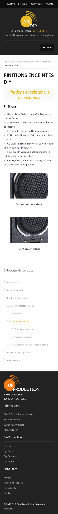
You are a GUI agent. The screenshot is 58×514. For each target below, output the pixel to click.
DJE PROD (11, 4)
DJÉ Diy (16, 504)
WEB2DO (9, 508)
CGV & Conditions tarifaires (19, 414)
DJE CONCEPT (36, 4)
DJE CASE (49, 4)
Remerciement (12, 419)
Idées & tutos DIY (15, 360)
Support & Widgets (14, 424)
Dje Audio (9, 461)
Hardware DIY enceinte (28, 61)
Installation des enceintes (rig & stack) (29, 344)
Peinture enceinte (23, 336)
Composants (13, 282)
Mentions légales (13, 482)
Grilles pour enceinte (25, 329)
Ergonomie (16, 313)
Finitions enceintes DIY (22, 321)
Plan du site (10, 488)
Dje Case (8, 451)
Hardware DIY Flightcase (18, 352)
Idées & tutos (11, 429)
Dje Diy (7, 445)
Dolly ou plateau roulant (22, 305)
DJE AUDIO (22, 4)
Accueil (11, 61)
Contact (8, 493)
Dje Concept (10, 456)
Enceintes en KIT (15, 290)
